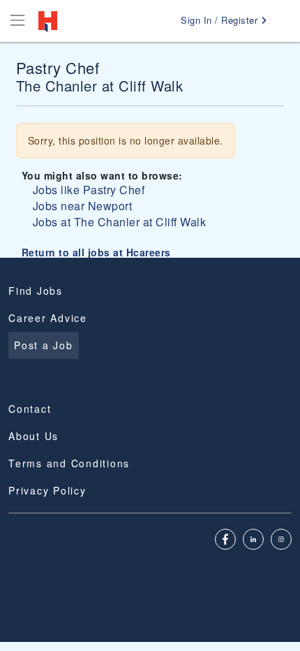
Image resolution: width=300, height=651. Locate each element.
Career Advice (47, 318)
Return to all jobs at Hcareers (96, 252)
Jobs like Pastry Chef (89, 190)
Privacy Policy (47, 490)
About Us (33, 436)
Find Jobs (35, 291)
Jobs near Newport (83, 206)
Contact (29, 409)
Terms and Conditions (69, 463)
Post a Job (43, 345)
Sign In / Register (221, 20)
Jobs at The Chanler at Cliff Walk (120, 222)
